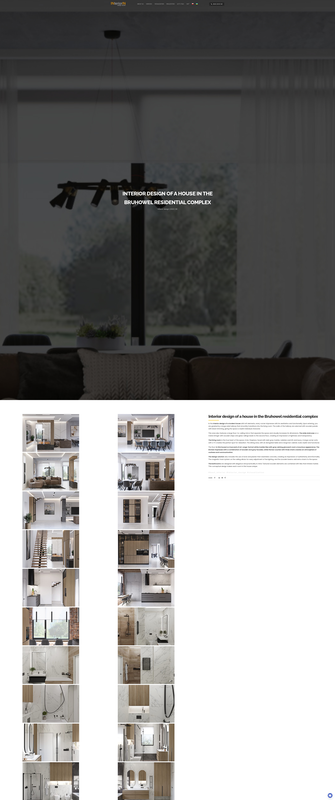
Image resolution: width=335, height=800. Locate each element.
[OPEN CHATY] (330, 795)
